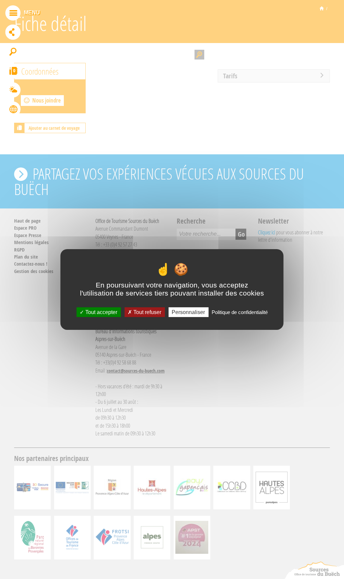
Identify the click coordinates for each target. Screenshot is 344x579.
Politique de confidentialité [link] (240, 312)
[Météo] (12, 90)
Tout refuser (146, 312)
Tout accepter (100, 312)
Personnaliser (188, 312)
